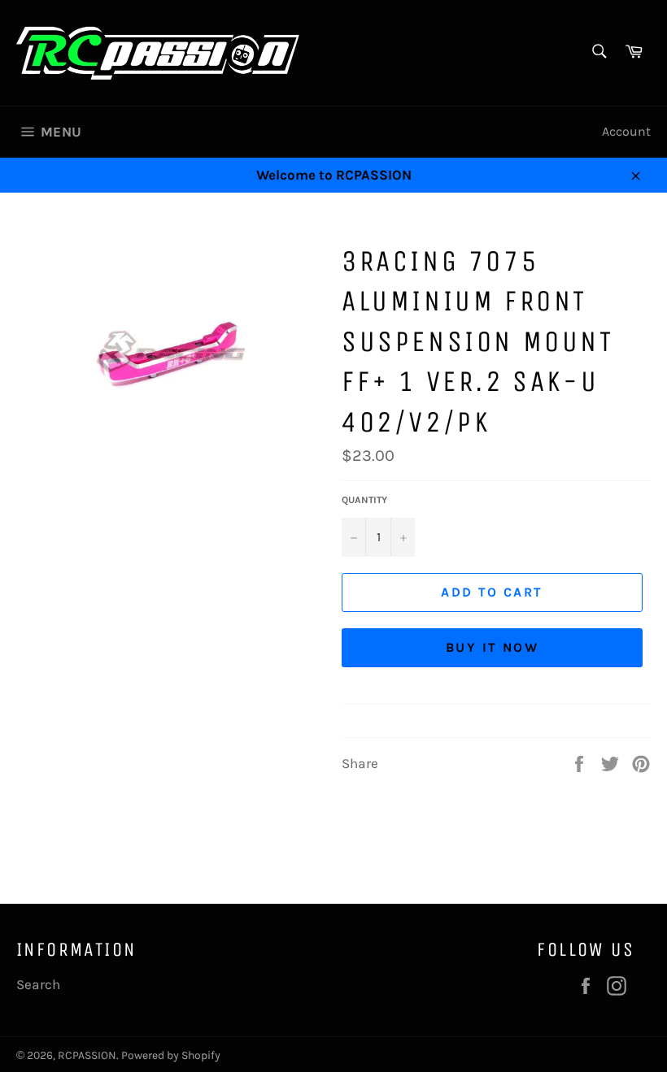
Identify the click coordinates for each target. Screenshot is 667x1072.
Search (38, 984)
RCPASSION (87, 1055)
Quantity (364, 500)
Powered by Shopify (170, 1055)
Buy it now (492, 647)
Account (626, 131)
